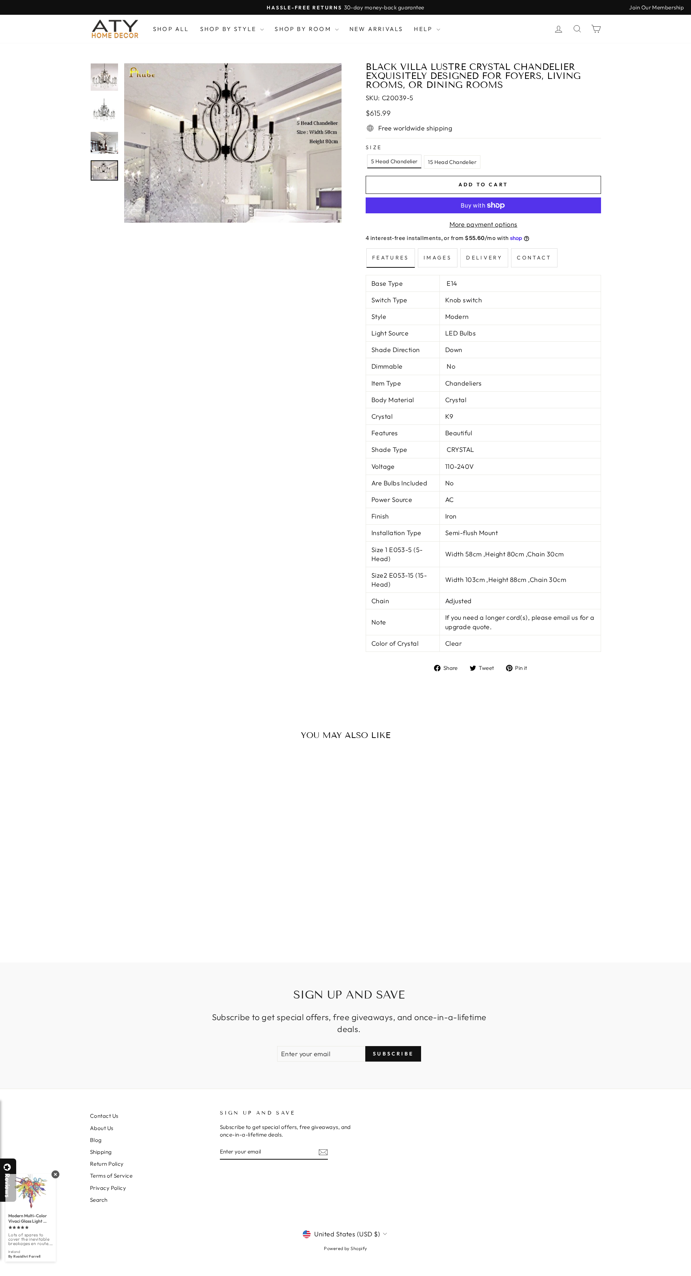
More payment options (484, 224)
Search (99, 1199)
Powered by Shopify (345, 1248)
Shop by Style (229, 28)
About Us (101, 1128)
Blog (96, 1140)
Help (424, 28)
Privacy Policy (108, 1187)
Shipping (101, 1151)
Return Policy (107, 1163)
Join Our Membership (656, 7)
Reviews (7, 1185)
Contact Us (104, 1115)
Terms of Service (111, 1175)
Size (374, 147)
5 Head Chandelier (394, 161)
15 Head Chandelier (452, 162)
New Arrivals (376, 28)
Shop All (171, 28)
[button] (690, 1275)
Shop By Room (304, 28)
